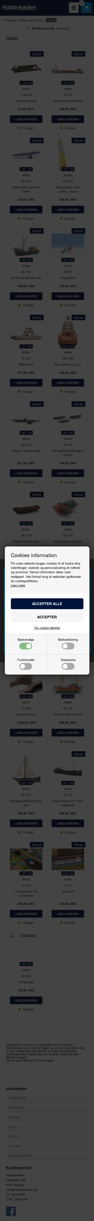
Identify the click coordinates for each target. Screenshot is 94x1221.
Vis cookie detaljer (47, 627)
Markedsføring (68, 640)
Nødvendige (26, 640)
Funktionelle (25, 660)
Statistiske (68, 660)
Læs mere (18, 585)
